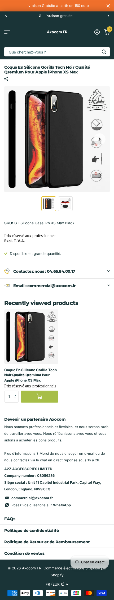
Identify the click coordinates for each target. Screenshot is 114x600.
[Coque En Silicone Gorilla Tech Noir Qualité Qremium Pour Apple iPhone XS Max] (31, 336)
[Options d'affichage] (39, 397)
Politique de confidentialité (31, 530)
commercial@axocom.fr (32, 498)
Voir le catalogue (7, 32)
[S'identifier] (97, 32)
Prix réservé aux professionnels (30, 235)
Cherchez (104, 51)
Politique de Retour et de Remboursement (47, 541)
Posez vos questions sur (41, 505)
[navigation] (6, 16)
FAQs (9, 518)
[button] (16, 392)
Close (108, 5)
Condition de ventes (24, 553)
